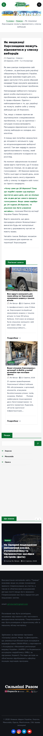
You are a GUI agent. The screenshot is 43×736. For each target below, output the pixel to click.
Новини (19, 21)
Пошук (7, 435)
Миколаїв (9, 456)
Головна (10, 21)
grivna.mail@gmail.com (17, 604)
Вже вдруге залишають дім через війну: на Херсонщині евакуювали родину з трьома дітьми (20, 297)
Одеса (8, 462)
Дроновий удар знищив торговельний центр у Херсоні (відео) (19, 553)
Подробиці (13, 338)
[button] (36, 519)
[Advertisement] (21, 490)
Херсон (8, 451)
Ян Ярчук (14, 303)
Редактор (10, 58)
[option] (21, 544)
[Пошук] (37, 443)
